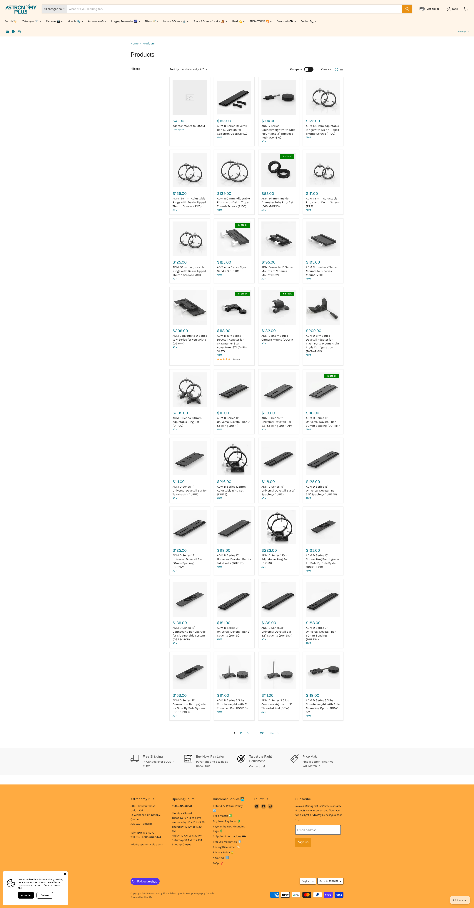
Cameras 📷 (53, 21)
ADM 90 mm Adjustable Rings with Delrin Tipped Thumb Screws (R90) (189, 271)
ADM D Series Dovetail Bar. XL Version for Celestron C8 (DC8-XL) (232, 129)
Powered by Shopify (141, 897)
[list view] (340, 69)
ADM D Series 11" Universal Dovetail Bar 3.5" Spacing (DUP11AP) (276, 421)
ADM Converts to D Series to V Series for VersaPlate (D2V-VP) (190, 339)
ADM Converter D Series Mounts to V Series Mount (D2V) (277, 271)
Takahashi (178, 129)
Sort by (174, 69)
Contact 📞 (307, 21)
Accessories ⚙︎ (96, 21)
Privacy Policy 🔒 (223, 852)
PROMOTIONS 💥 (260, 21)
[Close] (65, 874)
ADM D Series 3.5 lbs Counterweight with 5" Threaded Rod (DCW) (276, 704)
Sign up (303, 842)
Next (273, 733)
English (462, 31)
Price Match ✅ (222, 815)
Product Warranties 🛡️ (227, 841)
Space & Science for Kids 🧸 (209, 21)
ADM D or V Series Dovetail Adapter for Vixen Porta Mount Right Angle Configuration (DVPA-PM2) (322, 343)
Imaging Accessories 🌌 (124, 21)
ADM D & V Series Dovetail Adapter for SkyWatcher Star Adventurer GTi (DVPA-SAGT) (232, 343)
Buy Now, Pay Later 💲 (227, 821)
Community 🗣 (285, 21)
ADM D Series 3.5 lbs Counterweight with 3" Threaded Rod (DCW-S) (232, 704)
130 (262, 733)
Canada (328, 881)
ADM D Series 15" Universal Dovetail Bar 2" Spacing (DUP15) (278, 490)
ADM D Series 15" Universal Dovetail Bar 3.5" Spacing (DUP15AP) (321, 490)
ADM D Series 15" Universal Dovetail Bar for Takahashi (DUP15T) (234, 559)
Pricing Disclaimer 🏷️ (226, 847)
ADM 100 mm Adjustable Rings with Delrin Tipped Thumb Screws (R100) (322, 129)
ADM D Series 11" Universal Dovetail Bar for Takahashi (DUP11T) (190, 490)
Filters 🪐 (150, 21)
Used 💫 (237, 21)
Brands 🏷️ (11, 21)
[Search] (407, 9)
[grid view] (335, 69)
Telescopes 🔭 (30, 21)
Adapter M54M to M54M (189, 126)
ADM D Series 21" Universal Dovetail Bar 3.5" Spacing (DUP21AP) (277, 631)
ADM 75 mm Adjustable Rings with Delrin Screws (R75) (323, 202)
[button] (453, 9)
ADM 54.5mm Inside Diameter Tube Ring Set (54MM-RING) (277, 202)
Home (134, 43)
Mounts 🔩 (74, 21)
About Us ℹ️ (221, 857)
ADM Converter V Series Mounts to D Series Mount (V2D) (322, 271)
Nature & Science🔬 (174, 21)
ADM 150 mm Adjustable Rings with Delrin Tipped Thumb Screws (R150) (233, 202)
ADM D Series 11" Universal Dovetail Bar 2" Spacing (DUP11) (233, 421)
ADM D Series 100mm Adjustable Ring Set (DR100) (187, 421)
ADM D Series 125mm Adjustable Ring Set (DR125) (231, 490)
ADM (219, 137)
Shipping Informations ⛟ (229, 836)
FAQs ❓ (218, 863)
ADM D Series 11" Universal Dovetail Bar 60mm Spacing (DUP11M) (323, 421)
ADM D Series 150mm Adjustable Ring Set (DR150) (275, 559)
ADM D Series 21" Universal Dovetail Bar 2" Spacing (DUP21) (233, 631)
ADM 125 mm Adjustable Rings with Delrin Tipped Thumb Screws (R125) (189, 202)
